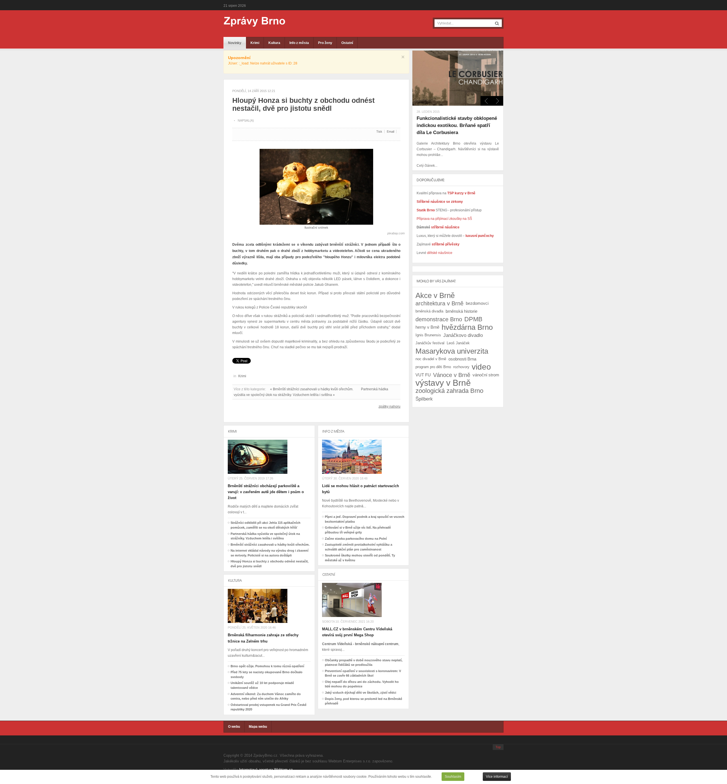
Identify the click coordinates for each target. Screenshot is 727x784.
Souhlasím (453, 777)
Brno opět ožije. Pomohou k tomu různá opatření (267, 666)
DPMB (473, 319)
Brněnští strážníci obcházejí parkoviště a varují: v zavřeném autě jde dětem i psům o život (266, 492)
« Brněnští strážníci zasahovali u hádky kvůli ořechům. (311, 389)
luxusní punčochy (479, 236)
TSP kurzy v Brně (461, 193)
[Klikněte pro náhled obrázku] (316, 184)
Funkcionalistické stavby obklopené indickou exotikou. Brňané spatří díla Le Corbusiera (457, 125)
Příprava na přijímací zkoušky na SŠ (444, 219)
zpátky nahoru (389, 406)
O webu (234, 727)
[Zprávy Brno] (250, 21)
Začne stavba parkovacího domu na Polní (356, 538)
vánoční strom (486, 374)
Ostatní (347, 43)
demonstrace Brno (438, 319)
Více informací (497, 777)
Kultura (274, 43)
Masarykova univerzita (451, 351)
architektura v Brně (439, 303)
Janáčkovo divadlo (463, 335)
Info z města (299, 43)
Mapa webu (258, 727)
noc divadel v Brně (430, 359)
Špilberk (424, 399)
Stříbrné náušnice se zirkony (440, 202)
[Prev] (497, 101)
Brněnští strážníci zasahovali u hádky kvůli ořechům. (270, 544)
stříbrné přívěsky (445, 244)
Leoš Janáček (458, 343)
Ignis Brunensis (428, 335)
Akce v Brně (435, 295)
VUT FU (423, 374)
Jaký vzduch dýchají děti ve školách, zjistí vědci (360, 692)
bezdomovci (477, 303)
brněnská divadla (429, 311)
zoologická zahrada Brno (449, 390)
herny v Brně (427, 327)
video (481, 367)
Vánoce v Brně (451, 375)
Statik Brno (426, 210)
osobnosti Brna (462, 358)
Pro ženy (325, 43)
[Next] (486, 101)
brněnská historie (461, 311)
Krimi (254, 43)
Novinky (234, 43)
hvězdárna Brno (467, 327)
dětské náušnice (439, 253)
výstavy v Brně (443, 383)
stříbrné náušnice (445, 227)
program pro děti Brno (433, 367)
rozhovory (461, 367)
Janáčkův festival (429, 343)
